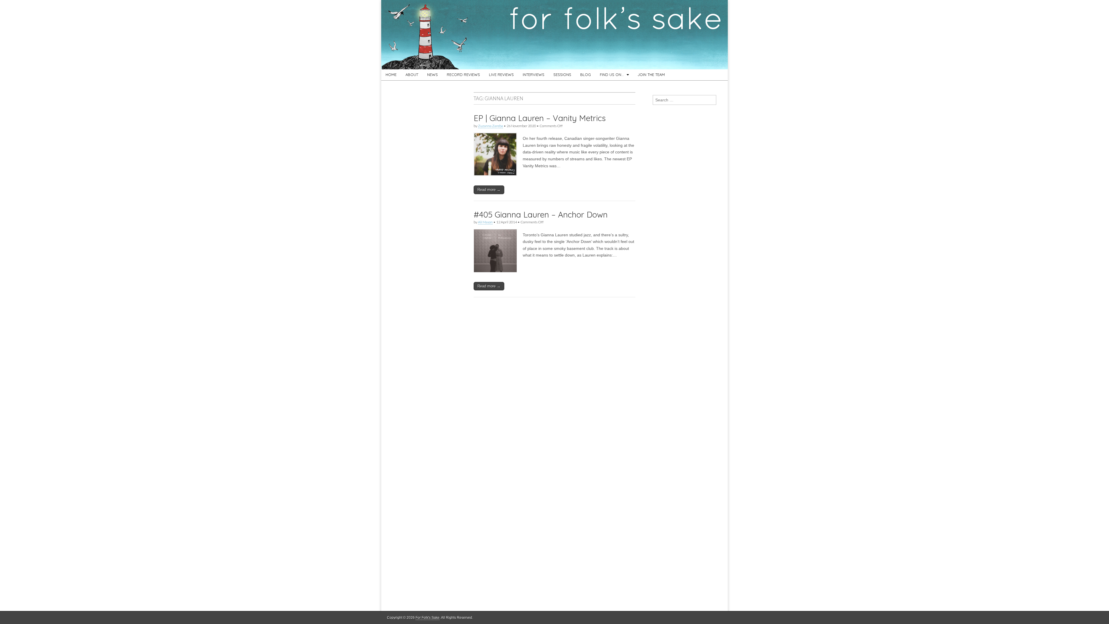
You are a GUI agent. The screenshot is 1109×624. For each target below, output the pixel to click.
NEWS (432, 74)
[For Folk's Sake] (554, 34)
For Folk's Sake (428, 618)
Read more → (488, 189)
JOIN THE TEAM (651, 74)
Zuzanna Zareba (490, 126)
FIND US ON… (612, 74)
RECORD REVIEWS (463, 74)
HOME (391, 74)
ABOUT (411, 74)
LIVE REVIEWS (501, 74)
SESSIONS (562, 74)
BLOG (585, 74)
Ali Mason (485, 222)
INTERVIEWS (533, 74)
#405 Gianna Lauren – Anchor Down (541, 214)
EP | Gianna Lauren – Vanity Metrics (540, 118)
